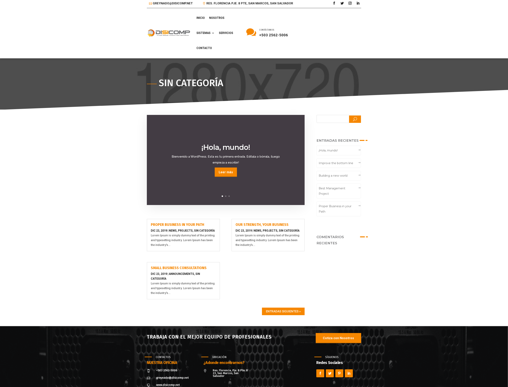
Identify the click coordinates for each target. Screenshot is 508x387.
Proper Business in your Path (177, 224)
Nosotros (216, 17)
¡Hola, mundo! (225, 147)
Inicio (200, 17)
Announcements (181, 273)
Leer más (226, 172)
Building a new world (333, 175)
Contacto (204, 48)
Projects (185, 230)
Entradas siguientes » (283, 311)
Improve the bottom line (336, 163)
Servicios (226, 33)
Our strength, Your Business (262, 224)
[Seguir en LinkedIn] (358, 3)
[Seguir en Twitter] (342, 3)
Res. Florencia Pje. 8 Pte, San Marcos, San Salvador (249, 3)
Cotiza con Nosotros (338, 338)
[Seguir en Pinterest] (339, 373)
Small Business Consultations (179, 268)
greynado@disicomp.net (173, 3)
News (173, 230)
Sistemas (203, 33)
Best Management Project (332, 191)
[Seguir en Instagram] (350, 3)
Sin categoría (204, 230)
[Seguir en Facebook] (334, 3)
